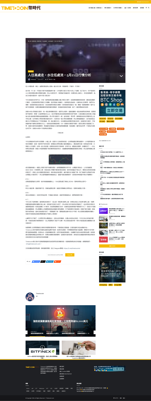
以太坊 (56, 388)
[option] (61, 321)
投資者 (27, 391)
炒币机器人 (38, 391)
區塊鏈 (67, 388)
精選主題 (92, 7)
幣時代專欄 (118, 7)
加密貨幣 (61, 388)
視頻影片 (108, 7)
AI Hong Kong (103, 284)
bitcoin (27, 388)
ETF (36, 388)
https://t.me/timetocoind (72, 248)
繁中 (121, 398)
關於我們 (62, 366)
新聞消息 (99, 7)
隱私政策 (62, 369)
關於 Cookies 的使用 (65, 371)
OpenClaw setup (111, 131)
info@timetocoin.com (33, 244)
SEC (51, 388)
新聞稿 (142, 7)
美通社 (58, 391)
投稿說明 (62, 376)
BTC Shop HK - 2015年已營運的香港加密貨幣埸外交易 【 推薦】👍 (92, 388)
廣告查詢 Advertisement (143, 1)
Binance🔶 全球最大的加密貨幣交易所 (85, 389)
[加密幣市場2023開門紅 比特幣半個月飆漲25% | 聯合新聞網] (103, 225)
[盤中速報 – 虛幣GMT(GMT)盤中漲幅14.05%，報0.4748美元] (103, 232)
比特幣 (32, 391)
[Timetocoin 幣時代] (21, 8)
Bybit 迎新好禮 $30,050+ (105, 140)
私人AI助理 (102, 131)
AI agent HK (121, 128)
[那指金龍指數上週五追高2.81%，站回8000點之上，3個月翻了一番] (103, 211)
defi (32, 388)
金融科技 (63, 391)
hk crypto (102, 121)
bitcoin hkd (103, 118)
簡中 (124, 398)
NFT (47, 388)
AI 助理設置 (112, 128)
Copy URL (69, 255)
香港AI (110, 284)
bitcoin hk (110, 118)
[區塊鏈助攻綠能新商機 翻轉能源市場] (103, 218)
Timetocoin (33, 79)
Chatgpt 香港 (118, 284)
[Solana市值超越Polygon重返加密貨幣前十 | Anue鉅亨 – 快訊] (103, 239)
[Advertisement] (75, 24)
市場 (71, 388)
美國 (53, 391)
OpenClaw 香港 (103, 128)
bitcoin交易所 (118, 118)
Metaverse (41, 388)
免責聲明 (62, 378)
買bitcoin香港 (110, 121)
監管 (44, 391)
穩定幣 (49, 391)
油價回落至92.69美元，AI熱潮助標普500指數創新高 (60, 321)
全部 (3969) (112, 246)
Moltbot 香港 (103, 134)
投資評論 (39, 41)
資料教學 (135, 7)
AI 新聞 (128, 7)
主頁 (30, 41)
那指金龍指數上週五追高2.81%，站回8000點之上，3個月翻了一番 (117, 210)
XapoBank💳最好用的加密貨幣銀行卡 (85, 391)
